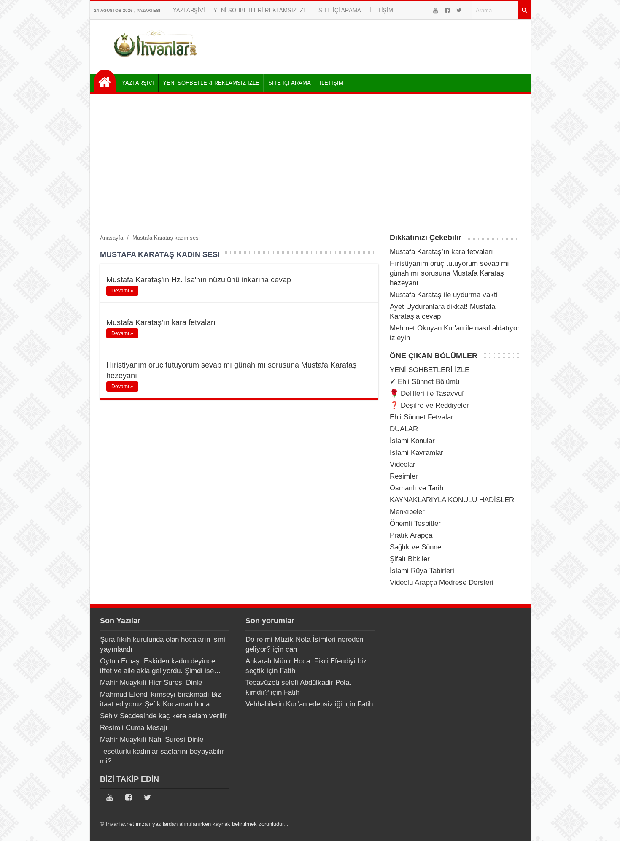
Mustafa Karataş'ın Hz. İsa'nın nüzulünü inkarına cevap (198, 280)
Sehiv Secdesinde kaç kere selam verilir (163, 716)
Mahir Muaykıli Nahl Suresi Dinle (151, 740)
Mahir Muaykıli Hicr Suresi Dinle (151, 683)
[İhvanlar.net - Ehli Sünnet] (105, 81)
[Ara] (524, 10)
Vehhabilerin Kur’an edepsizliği (293, 704)
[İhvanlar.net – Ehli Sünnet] (156, 61)
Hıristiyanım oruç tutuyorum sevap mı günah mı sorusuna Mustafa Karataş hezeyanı (449, 273)
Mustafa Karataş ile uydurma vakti (444, 295)
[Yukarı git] (603, 826)
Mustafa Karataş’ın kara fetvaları (161, 322)
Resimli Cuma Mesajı (133, 728)
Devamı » (122, 291)
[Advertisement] (310, 163)
